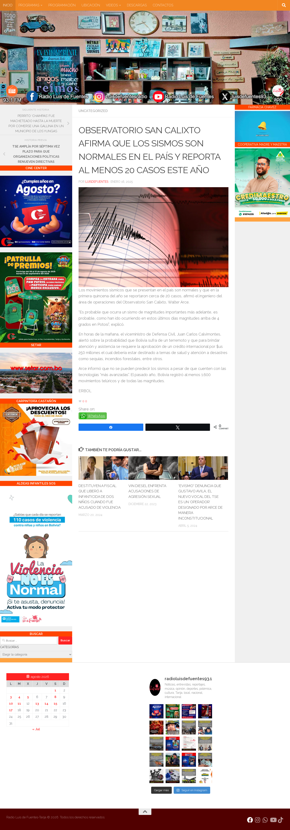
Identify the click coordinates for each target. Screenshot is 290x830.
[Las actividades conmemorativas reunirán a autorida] (189, 744)
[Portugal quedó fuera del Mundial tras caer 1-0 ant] (156, 727)
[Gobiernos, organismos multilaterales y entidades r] (189, 776)
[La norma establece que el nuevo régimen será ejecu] (205, 760)
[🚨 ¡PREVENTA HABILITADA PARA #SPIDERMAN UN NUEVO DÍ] (205, 711)
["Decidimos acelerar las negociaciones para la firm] (205, 744)
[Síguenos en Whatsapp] (265, 820)
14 (46, 703)
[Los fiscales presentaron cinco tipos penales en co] (173, 727)
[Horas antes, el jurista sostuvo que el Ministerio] (205, 727)
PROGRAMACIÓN (62, 5)
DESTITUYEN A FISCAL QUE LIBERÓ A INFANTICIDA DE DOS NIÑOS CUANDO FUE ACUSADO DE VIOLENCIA (100, 497)
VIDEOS (112, 5)
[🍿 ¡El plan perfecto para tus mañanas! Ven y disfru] (189, 760)
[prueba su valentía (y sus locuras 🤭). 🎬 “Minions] (205, 776)
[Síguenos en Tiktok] (281, 820)
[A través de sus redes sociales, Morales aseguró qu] (173, 760)
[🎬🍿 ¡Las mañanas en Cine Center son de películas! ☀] (173, 744)
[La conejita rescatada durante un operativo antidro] (173, 776)
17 (11, 710)
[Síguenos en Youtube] (273, 820)
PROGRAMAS (28, 5)
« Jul (36, 729)
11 (19, 703)
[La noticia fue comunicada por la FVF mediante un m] (156, 776)
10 (11, 703)
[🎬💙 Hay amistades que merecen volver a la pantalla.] (189, 711)
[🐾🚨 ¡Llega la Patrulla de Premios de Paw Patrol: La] (173, 711)
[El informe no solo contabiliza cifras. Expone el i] (189, 727)
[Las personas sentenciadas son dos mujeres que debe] (156, 760)
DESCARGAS (137, 5)
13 (37, 703)
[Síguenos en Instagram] (258, 820)
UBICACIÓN (91, 5)
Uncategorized (93, 111)
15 (55, 703)
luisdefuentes (96, 181)
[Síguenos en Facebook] (250, 820)
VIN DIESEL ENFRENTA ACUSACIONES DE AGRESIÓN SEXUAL (147, 491)
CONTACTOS (163, 5)
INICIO (8, 5)
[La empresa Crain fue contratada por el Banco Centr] (156, 744)
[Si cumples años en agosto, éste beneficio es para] (156, 711)
